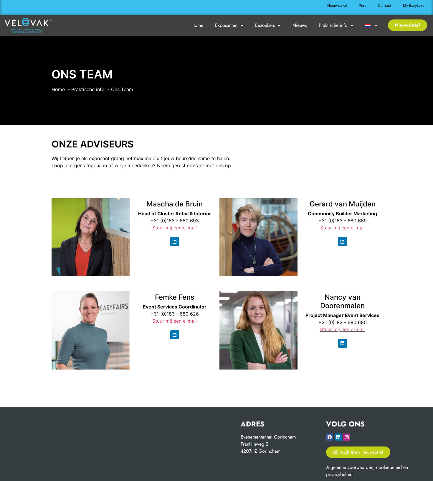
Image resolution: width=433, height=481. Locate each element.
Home (197, 25)
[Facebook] (329, 437)
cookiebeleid (389, 467)
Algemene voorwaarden (349, 467)
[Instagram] (346, 437)
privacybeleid (339, 474)
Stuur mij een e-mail (174, 228)
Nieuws (299, 25)
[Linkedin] (174, 241)
